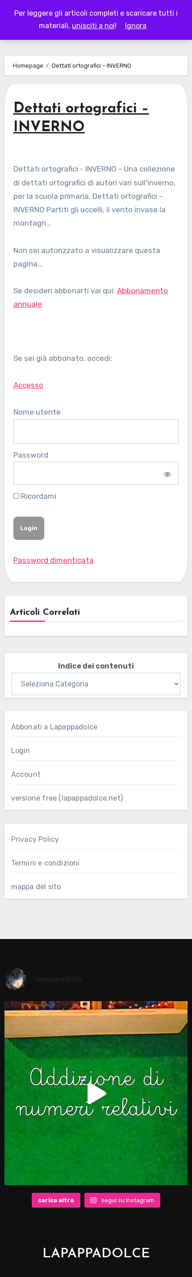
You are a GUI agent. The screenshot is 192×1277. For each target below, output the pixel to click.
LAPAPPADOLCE (96, 1254)
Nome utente (37, 411)
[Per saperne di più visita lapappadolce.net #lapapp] (96, 1093)
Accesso (28, 385)
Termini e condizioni (45, 863)
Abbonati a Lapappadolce (54, 727)
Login (20, 750)
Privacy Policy (35, 839)
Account (26, 774)
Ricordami (37, 496)
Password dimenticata (53, 560)
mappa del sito (36, 887)
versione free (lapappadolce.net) (67, 798)
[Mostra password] (166, 473)
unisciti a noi (93, 25)
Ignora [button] (135, 25)
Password (30, 454)
